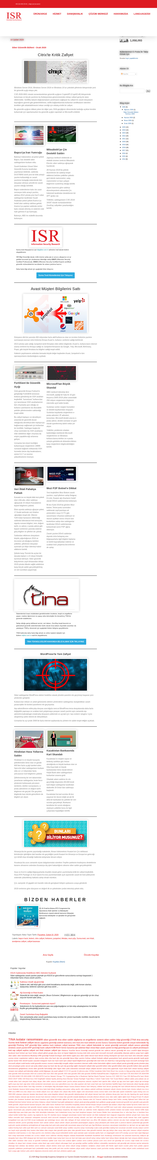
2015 (124, 156)
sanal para (50, 1128)
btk (125, 1050)
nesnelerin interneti (81, 1063)
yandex (140, 1146)
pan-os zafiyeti (132, 1048)
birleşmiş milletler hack (98, 1086)
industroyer (23, 1107)
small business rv (22, 1133)
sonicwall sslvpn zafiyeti (87, 1068)
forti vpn (146, 1099)
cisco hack (128, 1056)
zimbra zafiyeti (126, 1148)
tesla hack (127, 1068)
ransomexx (106, 1125)
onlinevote (11, 1123)
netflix (90, 1063)
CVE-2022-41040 (14, 1076)
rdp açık (60, 1066)
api (118, 1081)
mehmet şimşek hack (133, 1115)
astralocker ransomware (43, 1084)
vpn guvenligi (77, 1143)
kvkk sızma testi (93, 1053)
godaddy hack (94, 1102)
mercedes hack (19, 1117)
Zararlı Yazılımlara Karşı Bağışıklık (34, 1014)
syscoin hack (133, 1133)
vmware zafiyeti (50, 1050)
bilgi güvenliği (123, 1039)
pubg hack (48, 1125)
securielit (129, 1128)
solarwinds (74, 1068)
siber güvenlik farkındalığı (43, 1068)
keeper (75, 1110)
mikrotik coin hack (86, 1117)
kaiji (39, 1110)
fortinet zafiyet (27, 1042)
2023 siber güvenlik (70, 1073)
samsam (44, 1128)
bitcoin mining (104, 1056)
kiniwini (118, 1110)
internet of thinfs (60, 1107)
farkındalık (97, 1045)
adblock (127, 1079)
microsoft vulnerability (114, 1053)
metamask (28, 1117)
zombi (134, 1148)
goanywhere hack (115, 1058)
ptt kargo (42, 1125)
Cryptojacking (70, 1076)
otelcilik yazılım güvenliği (24, 1123)
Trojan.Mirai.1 (90, 1079)
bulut (45, 1089)
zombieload (140, 1148)
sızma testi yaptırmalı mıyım (113, 1068)
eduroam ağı (25, 1097)
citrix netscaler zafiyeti (141, 1056)
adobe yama (134, 1079)
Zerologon (58, 1056)
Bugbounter (114, 1073)
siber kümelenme (23, 1056)
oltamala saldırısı (129, 1053)
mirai (112, 1117)
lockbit (15, 1115)
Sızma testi (81, 938)
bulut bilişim (51, 1089)
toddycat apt (144, 1135)
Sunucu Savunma (109, 1043)
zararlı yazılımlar (102, 1148)
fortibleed (11, 1102)
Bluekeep (33, 1056)
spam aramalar (79, 1133)
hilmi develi (23, 1061)
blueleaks (16, 1089)
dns (125, 1094)
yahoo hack (133, 1146)
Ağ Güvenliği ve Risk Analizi (31, 993)
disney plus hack (118, 1094)
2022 (124, 136)
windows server (34, 1146)
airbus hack (18, 1081)
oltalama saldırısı (107, 1120)
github (45, 1053)
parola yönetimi (139, 1063)
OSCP (15, 1079)
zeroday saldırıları (115, 1148)
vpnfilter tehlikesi (93, 1143)
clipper (79, 1092)
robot (147, 1125)
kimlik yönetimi (110, 1110)
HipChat (90, 1076)
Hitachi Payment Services (103, 1076)
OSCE (10, 1079)
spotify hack (99, 1133)
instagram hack (45, 1061)
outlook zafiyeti (65, 1123)
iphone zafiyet (76, 1107)
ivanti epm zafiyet (65, 1061)
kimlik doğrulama (99, 1110)
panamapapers (83, 1123)
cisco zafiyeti (86, 1045)
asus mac (70, 1084)
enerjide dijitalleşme (79, 1097)
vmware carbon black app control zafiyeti (46, 1143)
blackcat (134, 1086)
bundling (58, 1089)
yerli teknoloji (28, 1071)
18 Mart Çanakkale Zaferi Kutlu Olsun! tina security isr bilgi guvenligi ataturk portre (117, 1071)
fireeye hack (112, 1099)
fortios (37, 1102)
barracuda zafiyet (132, 1084)
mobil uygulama (143, 1117)
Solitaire (48, 1079)
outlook (46, 1123)
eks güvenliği (64, 1058)
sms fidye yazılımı (34, 1133)
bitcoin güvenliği (117, 1050)
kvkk (84, 1053)
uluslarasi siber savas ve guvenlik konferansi (32, 1140)
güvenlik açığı (138, 1102)
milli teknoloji (98, 1117)
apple (74, 1056)
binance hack (85, 1086)
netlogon (71, 1120)
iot (62, 1053)
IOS (128, 1076)
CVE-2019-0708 (143, 1073)
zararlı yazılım (21, 1048)
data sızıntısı (39, 1058)
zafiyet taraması (33, 941)
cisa (143, 1089)
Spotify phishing (56, 1079)
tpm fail (36, 1138)
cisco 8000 (16, 1092)
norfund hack (85, 1120)
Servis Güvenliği (82, 1050)
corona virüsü (13, 1058)
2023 (124, 133)
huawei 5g (129, 1104)
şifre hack (57, 1151)
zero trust (76, 1043)
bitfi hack (121, 1086)
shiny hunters (31, 1130)
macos (59, 1115)
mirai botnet (118, 1117)
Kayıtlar (125, 74)
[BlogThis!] (68, 935)
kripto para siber (29, 1112)
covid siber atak (113, 1092)
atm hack (87, 1084)
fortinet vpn (30, 1102)
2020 (124, 141)
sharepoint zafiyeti (85, 1066)
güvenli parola (128, 1058)
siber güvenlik (50, 1039)
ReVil (58, 1048)
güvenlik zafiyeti (18, 1104)
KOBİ (53, 1048)
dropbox (17, 1097)
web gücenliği (121, 1143)
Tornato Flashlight (79, 1079)
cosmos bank (103, 1092)
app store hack (125, 1081)
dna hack (52, 1058)
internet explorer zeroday (45, 1107)
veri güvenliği (116, 1140)
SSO (35, 1079)
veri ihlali (90, 938)
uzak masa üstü (59, 1140)
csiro (144, 1092)
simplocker (12, 1133)
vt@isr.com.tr (26, 635)
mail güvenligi (120, 1061)
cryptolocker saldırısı (26, 1058)
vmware (28, 1143)
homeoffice (68, 1104)
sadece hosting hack (15, 1128)
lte (42, 1115)
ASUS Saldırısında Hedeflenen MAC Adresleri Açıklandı (33, 973)
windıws (54, 1146)
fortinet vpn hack (26, 1053)
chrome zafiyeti (136, 1089)
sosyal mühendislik (138, 1043)
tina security (143, 1039)
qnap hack (140, 1053)
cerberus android (89, 1089)
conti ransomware (87, 1092)
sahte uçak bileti (28, 1128)
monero (44, 1063)
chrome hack (126, 1089)
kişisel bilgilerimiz (70, 1053)
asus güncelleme (61, 1084)
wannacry (68, 1043)
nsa (91, 1120)
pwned (62, 1125)
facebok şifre (12, 1099)
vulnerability (104, 1143)
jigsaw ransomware (14, 1110)
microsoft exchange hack (139, 1061)
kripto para (20, 1112)
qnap (78, 1125)
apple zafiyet (134, 1081)
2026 (124, 107)
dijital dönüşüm (143, 1050)
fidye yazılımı (80, 1058)
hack (52, 1045)
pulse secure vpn (27, 1066)
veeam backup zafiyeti (140, 1068)
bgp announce (13, 1086)
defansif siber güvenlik (66, 1094)
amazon (53, 1081)
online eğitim (144, 1120)
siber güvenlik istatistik (94, 1130)
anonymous (81, 1081)
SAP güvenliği (31, 1045)
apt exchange (144, 1081)
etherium (96, 1097)
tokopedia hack (13, 1138)
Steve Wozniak (68, 1079)
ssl (105, 1133)
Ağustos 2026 (129, 109)
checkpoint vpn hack (116, 1056)
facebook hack (13, 1053)
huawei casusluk (34, 1061)
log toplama (37, 1115)
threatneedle (80, 1135)
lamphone (83, 1112)
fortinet (23, 1102)
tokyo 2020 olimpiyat (26, 1138)
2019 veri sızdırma (36, 1073)
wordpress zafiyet (19, 941)
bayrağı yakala (144, 1084)
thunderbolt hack (98, 1135)
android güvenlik (94, 1050)
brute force (39, 1089)
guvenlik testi (128, 1102)
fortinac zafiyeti (90, 1058)
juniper (34, 1110)
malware (57, 1045)
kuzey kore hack (73, 1112)
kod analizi (125, 1110)
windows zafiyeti (45, 1146)
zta (52, 1071)
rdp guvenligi (68, 1066)
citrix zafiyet (39, 938)
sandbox (70, 1128)
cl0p (69, 1092)
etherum (102, 1097)
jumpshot (57, 938)
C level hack (122, 1073)
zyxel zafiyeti (58, 1071)
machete (53, 1115)
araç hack (19, 1084)
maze (128, 1061)
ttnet (73, 1138)
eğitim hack (126, 1097)
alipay (35, 1081)
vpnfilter (84, 1143)
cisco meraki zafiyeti (39, 1092)
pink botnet (110, 1123)
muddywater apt (41, 1120)
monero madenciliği (55, 1063)
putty (58, 1125)
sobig (53, 1133)
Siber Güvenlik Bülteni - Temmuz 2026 (131, 113)
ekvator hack (40, 1097)
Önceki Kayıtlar (91, 955)
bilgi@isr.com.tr (42, 250)
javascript (145, 1107)
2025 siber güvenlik (83, 1073)
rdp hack (132, 1125)
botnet (31, 938)
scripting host (113, 1128)
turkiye (98, 1138)
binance (77, 1086)
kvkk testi (97, 1061)
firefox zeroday (122, 1099)
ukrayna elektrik (137, 1138)
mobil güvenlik (35, 1063)
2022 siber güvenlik (57, 1073)
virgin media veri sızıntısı (140, 1140)
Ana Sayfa (48, 955)
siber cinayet (48, 1130)
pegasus (91, 1123)
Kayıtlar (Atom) (59, 962)
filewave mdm (87, 1099)
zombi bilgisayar (45, 1071)
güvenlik (126, 1043)
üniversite (45, 1151)
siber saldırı (110, 1039)
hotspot (93, 1104)
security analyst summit (141, 1128)
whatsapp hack (13, 1146)
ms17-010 (27, 1120)
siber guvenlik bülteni (99, 1066)
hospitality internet (79, 1104)
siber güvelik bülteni (115, 1066)
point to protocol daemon (123, 1123)
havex (52, 1104)
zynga (14, 1151)
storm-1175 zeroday (121, 1133)
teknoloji (60, 1135)
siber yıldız (126, 1130)
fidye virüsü (90, 1048)
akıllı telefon (67, 1056)
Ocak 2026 (128, 123)
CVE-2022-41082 (25, 1076)
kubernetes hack (53, 1112)
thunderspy (108, 1135)
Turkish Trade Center (102, 1079)
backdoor (109, 1084)
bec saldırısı (105, 1050)
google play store (54, 1053)
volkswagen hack (66, 1143)
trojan (55, 1138)
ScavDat (72, 1050)
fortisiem (48, 938)
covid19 (134, 1050)
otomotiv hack (38, 1123)
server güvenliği (111, 1045)
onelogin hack (134, 1120)
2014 (124, 159)
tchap (14, 1135)
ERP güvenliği (34, 1048)
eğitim (120, 1097)
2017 (124, 150)
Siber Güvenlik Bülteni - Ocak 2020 (29, 47)
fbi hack (70, 1099)
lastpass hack (91, 1112)
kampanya (58, 1110)
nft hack (77, 1120)
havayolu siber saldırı (42, 1104)
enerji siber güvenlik (66, 1097)
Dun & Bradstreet (81, 1076)
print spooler (16, 1125)
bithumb (127, 1086)
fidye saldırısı (43, 1045)
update (51, 1140)
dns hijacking (131, 1094)
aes (145, 1079)
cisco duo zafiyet (26, 1092)
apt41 (10, 1084)
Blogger (100, 1157)
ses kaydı (11, 1130)
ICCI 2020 (115, 1076)
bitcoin (37, 1043)
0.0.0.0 (66, 1071)
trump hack (61, 1138)
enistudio (90, 1097)
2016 (124, 153)
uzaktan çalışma (92, 1140)
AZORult (93, 1073)
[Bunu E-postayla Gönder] (65, 935)
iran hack (55, 1061)
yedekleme (19, 1148)
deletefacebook (79, 1094)
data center (48, 1094)
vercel (109, 1140)
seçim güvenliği (21, 1130)
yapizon (146, 1146)
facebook (21, 1099)
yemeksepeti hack (29, 1148)
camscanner (66, 1089)
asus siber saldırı (82, 1056)
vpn (59, 1050)
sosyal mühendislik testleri (64, 1133)
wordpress (84, 1146)
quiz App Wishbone (95, 1125)
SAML (20, 1079)
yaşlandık (11, 1148)
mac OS (47, 1115)
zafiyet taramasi (91, 1148)
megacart (113, 1115)
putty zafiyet (38, 1066)
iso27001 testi (108, 1107)
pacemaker (74, 1123)
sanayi (65, 1128)
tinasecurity (135, 1135)
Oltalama (64, 1050)
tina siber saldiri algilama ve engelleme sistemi (81, 1039)
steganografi (110, 1133)
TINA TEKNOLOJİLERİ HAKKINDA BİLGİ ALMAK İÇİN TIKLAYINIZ (55, 642)
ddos (47, 1058)
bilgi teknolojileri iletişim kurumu (63, 1086)
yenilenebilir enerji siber (44, 1148)
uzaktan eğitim (71, 1140)
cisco (128, 1050)
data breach (40, 1094)
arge (25, 1084)
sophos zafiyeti (29, 1050)
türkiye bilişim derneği (117, 1138)
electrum (48, 1097)
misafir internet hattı (130, 1117)
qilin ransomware (70, 1125)
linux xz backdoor (139, 1112)
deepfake (55, 1094)
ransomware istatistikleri (118, 1125)
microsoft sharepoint (59, 1117)
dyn (58, 1058)
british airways (30, 1089)
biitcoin (21, 1086)
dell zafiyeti (89, 1094)
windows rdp (23, 1146)
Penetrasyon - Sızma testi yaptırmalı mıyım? (37, 1004)
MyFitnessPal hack (137, 1076)
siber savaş (118, 1130)
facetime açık (44, 1099)
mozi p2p (72, 938)
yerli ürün (60, 1148)
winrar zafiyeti (70, 1146)
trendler (50, 1138)
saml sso (37, 1128)
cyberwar (19, 1094)
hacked (26, 1104)
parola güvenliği (127, 1063)
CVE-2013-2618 (132, 1073)
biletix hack (27, 1086)
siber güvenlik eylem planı (62, 1130)
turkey (93, 1138)
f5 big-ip (133, 1097)
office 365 (97, 1120)
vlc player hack (20, 1143)
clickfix (73, 1092)
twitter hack (105, 1138)
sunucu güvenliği (141, 1045)
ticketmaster (117, 1135)
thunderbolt (88, 1135)
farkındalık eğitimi (61, 1099)
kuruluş (80, 1053)
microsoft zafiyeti (14, 1063)
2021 (124, 139)
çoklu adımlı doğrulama (34, 1151)
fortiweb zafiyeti (102, 1058)
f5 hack (139, 1097)
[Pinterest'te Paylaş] (74, 935)
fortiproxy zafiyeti (45, 1102)
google (108, 1102)
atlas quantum (79, 1084)
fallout (52, 1099)
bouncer (22, 1089)
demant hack (97, 1094)
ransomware (34, 1039)
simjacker (145, 1130)
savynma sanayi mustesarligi (83, 1128)
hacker (16, 1061)
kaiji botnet (45, 1110)
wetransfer (145, 1143)
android (60, 1043)
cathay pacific (75, 1089)
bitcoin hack (93, 1056)
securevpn (122, 1128)
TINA (78, 1045)
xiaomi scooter (123, 1146)
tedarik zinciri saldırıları (49, 1135)
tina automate (126, 1135)
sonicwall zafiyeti (126, 1045)
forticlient (18, 1102)
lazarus (99, 1112)
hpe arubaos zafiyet (115, 1104)
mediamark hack (104, 1115)
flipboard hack (133, 1099)
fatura (72, 1058)
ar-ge (14, 1084)
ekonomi (32, 1097)
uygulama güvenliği (48, 1043)
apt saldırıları (80, 1048)
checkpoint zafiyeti (109, 1089)
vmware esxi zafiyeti (15, 1071)
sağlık (76, 1066)
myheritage (51, 1120)
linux (113, 1061)
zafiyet (36, 1071)
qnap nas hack (48, 1066)
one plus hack (124, 1120)
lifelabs (64, 938)
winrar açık (61, 1146)
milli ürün (106, 1117)
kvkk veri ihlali (106, 1061)
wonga (78, 1146)
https (124, 1104)
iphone (68, 1107)
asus (53, 1084)
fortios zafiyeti (38, 1053)
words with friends (107, 1146)
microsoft (102, 1053)
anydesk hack (97, 1081)
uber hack (128, 1138)
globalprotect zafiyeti (72, 1102)
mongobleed (12, 1120)
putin (54, 1125)
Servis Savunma (68, 1048)
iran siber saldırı (86, 1107)
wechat (138, 1143)
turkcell (88, 1138)
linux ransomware (113, 1112)
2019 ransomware (24, 1073)
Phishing (20, 1045)
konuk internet (135, 1110)
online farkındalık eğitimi (102, 1063)
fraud (59, 1102)
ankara (75, 1081)
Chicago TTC (60, 1076)
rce (128, 1125)
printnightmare (33, 1125)
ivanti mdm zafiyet (120, 1107)
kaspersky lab (68, 1110)
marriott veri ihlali (92, 1115)
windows (12, 1048)
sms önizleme (46, 1133)
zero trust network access (90, 1043)
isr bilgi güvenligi (119, 1048)
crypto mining (137, 1092)
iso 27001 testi (98, 1107)
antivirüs (89, 1081)
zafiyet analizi (80, 1148)
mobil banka (25, 1063)
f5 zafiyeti (145, 1097)
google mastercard (117, 1102)
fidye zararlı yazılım (103, 1048)
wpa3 (116, 1146)
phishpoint (102, 1123)
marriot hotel (81, 1115)
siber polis (66, 1068)
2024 (124, 130)
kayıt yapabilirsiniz (132, 58)
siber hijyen (57, 1068)
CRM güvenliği (43, 1056)
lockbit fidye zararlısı (26, 1115)
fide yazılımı (78, 1099)
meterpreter (36, 1117)
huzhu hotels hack (140, 1104)
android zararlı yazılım (64, 1081)
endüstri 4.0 (55, 1097)
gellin (63, 1102)
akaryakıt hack (27, 1081)
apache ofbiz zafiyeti (109, 1081)
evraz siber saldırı (112, 1097)
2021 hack (46, 1073)
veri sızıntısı (126, 1140)
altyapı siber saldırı (43, 1081)
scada (96, 1128)
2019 (124, 144)
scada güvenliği (103, 1128)
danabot (32, 1094)
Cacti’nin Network (50, 1076)
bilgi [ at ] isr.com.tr (34, 4)
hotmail (88, 1104)
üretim (51, 1151)
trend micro (43, 1138)
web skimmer (131, 1143)
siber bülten (40, 1130)
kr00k (142, 1110)
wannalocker (112, 1143)
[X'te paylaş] (70, 935)
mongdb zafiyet (67, 1063)
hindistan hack (59, 1104)
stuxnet (99, 1068)
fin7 (94, 1099)
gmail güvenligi (84, 1102)
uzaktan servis (82, 1140)
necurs (58, 1120)
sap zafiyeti (17, 1050)
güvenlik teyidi (139, 1058)
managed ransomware (69, 1115)
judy (23, 1110)
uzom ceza (103, 1140)
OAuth (146, 1076)
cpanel (122, 1092)
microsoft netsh (46, 1117)
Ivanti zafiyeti (45, 1048)
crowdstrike (128, 1092)
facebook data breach (32, 1099)
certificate (99, 1089)
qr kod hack (84, 1125)
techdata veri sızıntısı (32, 1135)
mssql (33, 1120)
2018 (124, 147)
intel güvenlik (31, 1107)
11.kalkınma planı (83, 1071)
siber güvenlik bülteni (130, 1066)
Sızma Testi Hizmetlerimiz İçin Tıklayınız (56, 275)
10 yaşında (72, 1071)
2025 (124, 127)
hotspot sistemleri (102, 1104)
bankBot (115, 1084)
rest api (138, 1125)
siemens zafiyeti (136, 1130)
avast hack (94, 1084)
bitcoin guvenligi (112, 1086)
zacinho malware (69, 1148)
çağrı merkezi (21, 1151)
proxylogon (17, 1066)
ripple (143, 1125)
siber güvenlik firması (79, 1130)
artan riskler (31, 1084)
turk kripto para (80, 1138)
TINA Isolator (17, 1039)
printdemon (24, 1125)
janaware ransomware (134, 1107)
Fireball (51, 1056)
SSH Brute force (28, 1079)
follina (140, 1099)
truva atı (68, 1138)
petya (97, 1123)
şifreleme (64, 1151)
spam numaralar (89, 1133)
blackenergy (141, 1086)
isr (103, 1045)
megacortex (121, 1115)
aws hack (102, 1084)
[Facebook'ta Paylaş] (72, 935)
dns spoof (140, 1094)
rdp (55, 1066)
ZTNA (133, 1039)
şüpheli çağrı (71, 1151)
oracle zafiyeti (116, 1063)
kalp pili (52, 1110)
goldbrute (103, 1102)
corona (96, 1092)
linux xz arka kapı (126, 1112)
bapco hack (23, 938)
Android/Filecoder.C (103, 1073)
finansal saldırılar (102, 1099)
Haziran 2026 (128, 117)
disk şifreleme (107, 1094)
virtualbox (11, 1143)
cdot (82, 1089)
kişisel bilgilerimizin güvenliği (82, 1061)
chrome (118, 1089)
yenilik (54, 1148)
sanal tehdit (58, 1128)
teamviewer (20, 1135)
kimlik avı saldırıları (85, 1110)
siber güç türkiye (108, 1130)
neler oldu (64, 1120)
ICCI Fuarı (123, 1076)
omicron (116, 1120)
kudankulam (63, 1112)
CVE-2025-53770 (37, 1076)
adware (141, 1079)
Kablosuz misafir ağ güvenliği (32, 982)
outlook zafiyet (54, 1123)
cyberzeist (25, 1094)
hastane (32, 1104)
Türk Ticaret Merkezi (117, 1079)
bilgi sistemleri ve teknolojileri (42, 1086)
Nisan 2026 (128, 120)
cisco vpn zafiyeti (53, 1092)
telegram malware (69, 1135)
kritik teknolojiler (41, 1112)
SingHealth (41, 1079)
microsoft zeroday (73, 1117)
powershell (136, 1123)
